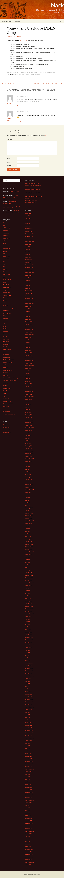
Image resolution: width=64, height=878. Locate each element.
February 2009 (28, 756)
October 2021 (28, 363)
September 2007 (29, 800)
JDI (4, 323)
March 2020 (28, 412)
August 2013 (28, 616)
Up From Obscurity (8, 403)
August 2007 (28, 802)
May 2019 (27, 438)
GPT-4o (5, 300)
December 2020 (29, 389)
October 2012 (28, 642)
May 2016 (27, 531)
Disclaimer (17, 21)
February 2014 (28, 601)
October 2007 (28, 797)
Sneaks (5, 385)
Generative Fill (6, 287)
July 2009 (27, 743)
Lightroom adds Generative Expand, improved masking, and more (33, 185)
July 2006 (27, 836)
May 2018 (27, 469)
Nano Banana (6, 347)
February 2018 (28, 477)
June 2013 (27, 621)
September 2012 (29, 645)
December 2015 (29, 544)
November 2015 (29, 546)
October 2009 (28, 735)
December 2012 (29, 637)
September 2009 (29, 738)
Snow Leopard (6, 388)
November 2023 (29, 298)
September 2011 (29, 676)
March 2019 (28, 443)
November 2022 (29, 329)
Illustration (6, 310)
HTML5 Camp (23, 40)
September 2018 (29, 459)
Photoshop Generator (8, 360)
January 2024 (28, 293)
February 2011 (28, 694)
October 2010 (28, 704)
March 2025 (28, 257)
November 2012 (29, 640)
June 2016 (27, 528)
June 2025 (27, 249)
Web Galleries (6, 411)
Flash (4, 282)
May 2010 (27, 717)
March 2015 (28, 567)
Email (9, 162)
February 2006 (28, 849)
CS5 (4, 264)
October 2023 (28, 301)
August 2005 (28, 864)
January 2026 (28, 231)
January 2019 (28, 448)
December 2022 (29, 327)
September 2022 (29, 334)
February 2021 (28, 384)
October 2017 (28, 487)
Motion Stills (6, 339)
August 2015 (28, 554)
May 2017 (27, 500)
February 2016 (28, 539)
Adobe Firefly (6, 228)
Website (9, 165)
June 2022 (27, 342)
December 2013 (29, 606)
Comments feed (7, 430)
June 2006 (27, 839)
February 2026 (28, 228)
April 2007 (27, 813)
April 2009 (27, 751)
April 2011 (27, 689)
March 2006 (28, 846)
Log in (4, 424)
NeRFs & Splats (7, 349)
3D (4, 222)
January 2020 (28, 417)
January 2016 (28, 541)
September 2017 (29, 490)
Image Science (7, 313)
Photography (6, 357)
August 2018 (28, 461)
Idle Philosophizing (8, 308)
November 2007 (29, 795)
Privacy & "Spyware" (8, 370)
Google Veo (6, 297)
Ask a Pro (5, 246)
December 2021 (29, 358)
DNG (4, 277)
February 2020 (28, 415)
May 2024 (27, 283)
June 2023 (27, 311)
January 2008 (28, 790)
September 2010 (29, 707)
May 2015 (27, 562)
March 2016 (28, 536)
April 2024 (27, 285)
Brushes (5, 251)
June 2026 (27, 218)
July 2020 (27, 402)
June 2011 (27, 683)
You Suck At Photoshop (9, 414)
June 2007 (27, 808)
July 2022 (27, 340)
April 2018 (27, 471)
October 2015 (28, 549)
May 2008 (27, 779)
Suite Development (8, 391)
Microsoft (5, 331)
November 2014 (29, 577)
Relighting (5, 372)
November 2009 (29, 733)
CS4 (4, 261)
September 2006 (29, 831)
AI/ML (4, 241)
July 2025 (27, 246)
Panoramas (6, 354)
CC (4, 253)
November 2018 (29, 453)
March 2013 (28, 629)
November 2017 (29, 484)
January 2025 (28, 262)
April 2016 (27, 534)
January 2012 (28, 665)
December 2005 (29, 854)
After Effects (6, 238)
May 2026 (27, 221)
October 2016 (28, 518)
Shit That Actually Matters (9, 380)
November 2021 (29, 360)
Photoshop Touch (7, 362)
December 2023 (29, 296)
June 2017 (27, 497)
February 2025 (28, 259)
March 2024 (28, 288)
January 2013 (28, 634)
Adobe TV (5, 235)
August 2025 (28, 244)
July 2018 (27, 464)
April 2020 (27, 409)
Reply (20, 106)
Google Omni (6, 292)
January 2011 (28, 696)
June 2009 (27, 746)
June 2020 (27, 404)
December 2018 (29, 451)
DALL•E (5, 269)
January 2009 (28, 758)
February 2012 (28, 663)
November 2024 (29, 267)
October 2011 (28, 673)
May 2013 (27, 624)
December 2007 (29, 792)
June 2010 (27, 715)
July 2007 (27, 805)
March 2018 (28, 474)
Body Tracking (6, 248)
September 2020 (29, 396)
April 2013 (27, 627)
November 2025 (29, 236)
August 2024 (28, 275)
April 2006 (27, 844)
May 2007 (27, 810)
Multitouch (5, 344)
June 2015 (27, 559)
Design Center (6, 274)
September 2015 (29, 552)
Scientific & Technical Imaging (10, 378)
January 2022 (28, 355)
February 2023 (28, 321)
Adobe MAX (6, 230)
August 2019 (28, 430)
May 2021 (27, 376)
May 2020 (27, 407)
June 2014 (27, 590)
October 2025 (28, 239)
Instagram (5, 318)
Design (5, 272)
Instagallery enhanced (10, 83)
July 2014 (27, 588)
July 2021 (27, 371)
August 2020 (28, 399)
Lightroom (5, 328)
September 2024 (29, 272)
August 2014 (28, 585)
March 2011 (28, 691)
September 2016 (29, 521)
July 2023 (27, 309)
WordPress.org (7, 432)
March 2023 (28, 319)
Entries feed (6, 427)
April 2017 (27, 502)
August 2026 (28, 213)
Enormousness (7, 279)
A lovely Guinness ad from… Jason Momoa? (10, 197)
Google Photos (7, 295)
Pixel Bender (6, 365)
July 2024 (27, 278)
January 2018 (28, 479)
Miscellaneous (6, 334)
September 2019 (29, 427)
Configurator (6, 256)
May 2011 (27, 686)
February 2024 (28, 290)
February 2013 (28, 632)
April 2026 (27, 223)
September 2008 (29, 769)
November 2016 (29, 515)
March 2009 (28, 753)
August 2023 (28, 306)
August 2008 (28, 771)
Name (9, 158)
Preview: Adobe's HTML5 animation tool (48, 83)
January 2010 (28, 727)
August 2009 (28, 740)
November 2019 (29, 422)
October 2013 (28, 611)
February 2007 (28, 818)
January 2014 (28, 603)
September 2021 (29, 365)
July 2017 (27, 495)
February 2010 (28, 725)
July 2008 (27, 774)
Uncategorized (7, 401)
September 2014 (29, 583)
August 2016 (28, 523)
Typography (6, 398)
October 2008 (28, 766)
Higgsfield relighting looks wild (33, 189)
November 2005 (29, 857)
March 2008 (28, 784)
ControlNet (6, 259)
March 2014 (28, 598)
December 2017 (29, 482)
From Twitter (6, 285)
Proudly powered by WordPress (32, 874)
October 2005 (28, 859)
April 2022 (27, 347)
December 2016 (29, 513)
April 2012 (27, 658)
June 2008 (27, 777)
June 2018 (27, 466)
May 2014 (27, 593)
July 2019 (27, 433)
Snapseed (5, 383)
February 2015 (28, 570)
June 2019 (27, 435)
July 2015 (27, 557)
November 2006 (29, 826)
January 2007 (28, 821)
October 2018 (28, 456)
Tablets (5, 393)
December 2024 (29, 265)
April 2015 (27, 565)
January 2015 (28, 572)
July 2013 (27, 619)
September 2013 (29, 614)
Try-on (4, 396)
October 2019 (28, 425)
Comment (10, 139)
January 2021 (28, 386)
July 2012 (27, 650)
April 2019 (27, 440)
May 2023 (27, 314)
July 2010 (27, 712)
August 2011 (28, 678)
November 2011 (29, 671)
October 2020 (28, 394)
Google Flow (6, 290)
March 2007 (28, 815)
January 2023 (28, 324)
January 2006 (28, 852)
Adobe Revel (6, 233)
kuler (4, 326)
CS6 (4, 266)
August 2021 (28, 368)
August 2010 (28, 709)
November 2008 (29, 764)
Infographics (6, 316)
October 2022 (28, 332)
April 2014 (27, 596)
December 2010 (29, 699)
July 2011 (27, 681)
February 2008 (28, 787)
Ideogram (5, 305)
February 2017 (28, 508)
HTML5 (19, 36)
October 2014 (28, 580)
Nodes (5, 352)
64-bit (4, 225)
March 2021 (28, 381)
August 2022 (28, 337)
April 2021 (27, 378)
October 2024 (28, 270)
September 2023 (29, 303)
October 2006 (28, 828)
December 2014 (29, 575)
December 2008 (29, 761)
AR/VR (4, 243)
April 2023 (27, 316)
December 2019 (29, 420)
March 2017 (28, 505)
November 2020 (29, 391)
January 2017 (28, 510)
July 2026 (27, 215)
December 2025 (29, 234)
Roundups (5, 375)
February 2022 (28, 353)
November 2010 (29, 702)
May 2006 (27, 841)
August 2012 (28, 647)
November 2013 (29, 608)
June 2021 (27, 373)
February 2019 (28, 446)
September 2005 (29, 862)
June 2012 (27, 652)
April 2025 (27, 254)
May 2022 (27, 345)
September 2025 (29, 241)
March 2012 (28, 660)
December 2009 (29, 730)
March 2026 (28, 226)
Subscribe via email (6, 21)
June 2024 (27, 280)
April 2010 (27, 720)
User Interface (6, 406)
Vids (4, 409)
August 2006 (28, 833)
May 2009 (27, 748)
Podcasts (5, 367)
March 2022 (28, 350)
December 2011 (29, 668)
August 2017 (28, 492)
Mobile (5, 336)
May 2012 (27, 655)
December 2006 (29, 823)
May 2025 (27, 252)
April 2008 (27, 782)
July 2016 (27, 526)
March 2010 (28, 722)
